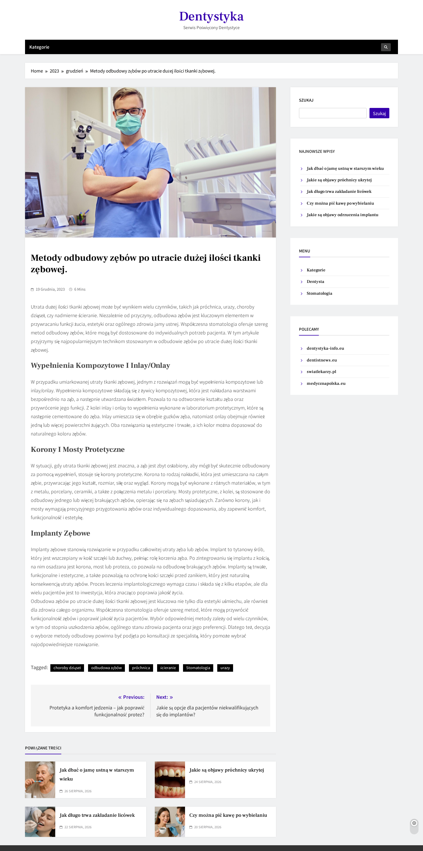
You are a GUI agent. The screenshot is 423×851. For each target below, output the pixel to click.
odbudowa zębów (106, 667)
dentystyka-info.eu (325, 348)
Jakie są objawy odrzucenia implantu (342, 215)
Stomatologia (198, 667)
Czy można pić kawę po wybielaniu (228, 815)
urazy (225, 667)
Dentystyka (211, 16)
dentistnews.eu (322, 360)
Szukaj (306, 100)
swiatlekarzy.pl (321, 371)
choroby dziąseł (67, 667)
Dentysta (315, 281)
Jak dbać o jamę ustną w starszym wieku (345, 168)
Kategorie (39, 47)
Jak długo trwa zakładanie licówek (97, 815)
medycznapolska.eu (326, 383)
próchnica (141, 667)
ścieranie (168, 667)
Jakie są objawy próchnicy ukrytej (226, 770)
